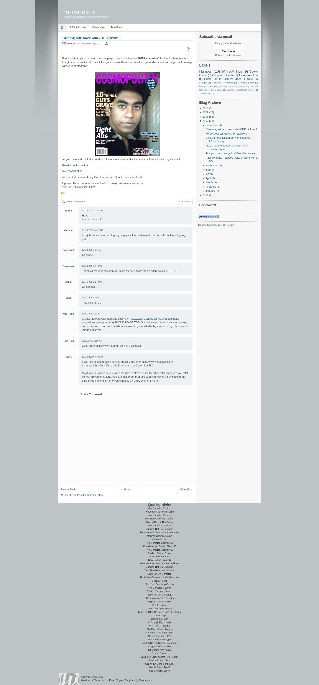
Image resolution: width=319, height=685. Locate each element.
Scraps (203, 82)
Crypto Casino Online (159, 646)
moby (68, 210)
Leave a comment (75, 201)
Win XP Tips (231, 71)
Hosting (241, 82)
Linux (252, 86)
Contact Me (98, 27)
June (208, 169)
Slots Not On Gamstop (159, 574)
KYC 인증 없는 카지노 (159, 622)
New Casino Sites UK (159, 560)
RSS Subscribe (78, 27)
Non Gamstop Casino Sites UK (159, 546)
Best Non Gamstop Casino (159, 584)
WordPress (69, 679)
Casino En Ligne (159, 619)
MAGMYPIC (75, 171)
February (211, 186)
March (209, 182)
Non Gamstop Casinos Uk (159, 543)
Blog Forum (117, 27)
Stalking (229, 90)
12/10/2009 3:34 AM (92, 357)
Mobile (202, 86)
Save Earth (216, 90)
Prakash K (68, 250)
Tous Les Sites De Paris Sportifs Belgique (159, 612)
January (210, 190)
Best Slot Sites (159, 580)
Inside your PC (239, 86)
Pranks (213, 86)
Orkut (250, 79)
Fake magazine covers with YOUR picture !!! (91, 38)
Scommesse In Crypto (159, 639)
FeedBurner (235, 55)
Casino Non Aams (159, 556)
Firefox (224, 86)
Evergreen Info (248, 75)
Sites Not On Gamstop (159, 594)
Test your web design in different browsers (230, 153)
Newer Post (68, 489)
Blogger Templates (208, 225)
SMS (226, 79)
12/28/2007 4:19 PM (92, 210)
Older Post (186, 489)
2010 (205, 108)
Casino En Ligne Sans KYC (159, 663)
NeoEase (110, 680)
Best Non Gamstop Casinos (159, 518)
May (208, 174)
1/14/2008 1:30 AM (91, 297)
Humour (205, 71)
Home (63, 27)
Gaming (229, 82)
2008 (205, 116)
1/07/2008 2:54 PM (92, 282)
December (212, 125)
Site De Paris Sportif (159, 670)
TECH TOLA (79, 12)
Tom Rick (68, 341)
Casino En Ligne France (159, 591)
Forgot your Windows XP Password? (227, 133)
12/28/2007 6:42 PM (92, 230)
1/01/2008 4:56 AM (91, 250)
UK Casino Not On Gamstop (159, 598)
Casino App (160, 615)
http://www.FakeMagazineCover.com (151, 318)
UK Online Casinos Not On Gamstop (159, 532)
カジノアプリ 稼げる (159, 626)
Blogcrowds (145, 680)
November (212, 165)
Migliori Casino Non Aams (159, 522)
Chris (69, 357)
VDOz (238, 79)
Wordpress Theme (91, 680)
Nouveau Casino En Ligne (159, 632)
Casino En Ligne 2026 (159, 636)
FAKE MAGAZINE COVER (83, 187)
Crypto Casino (159, 605)
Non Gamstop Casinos (160, 508)
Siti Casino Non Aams (159, 650)
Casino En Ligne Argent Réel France (159, 657)
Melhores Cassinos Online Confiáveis (159, 563)
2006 (205, 195)
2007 (205, 120)
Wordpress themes (246, 90)
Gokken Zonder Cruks (159, 553)
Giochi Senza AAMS (159, 667)
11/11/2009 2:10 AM (92, 341)
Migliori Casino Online (159, 601)
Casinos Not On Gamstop (159, 529)
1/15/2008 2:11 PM (91, 313)
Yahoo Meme (205, 94)
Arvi (68, 297)
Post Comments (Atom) (90, 495)
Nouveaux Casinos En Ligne (159, 511)
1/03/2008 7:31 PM (92, 266)
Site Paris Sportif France (159, 629)
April (208, 178)
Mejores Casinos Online (159, 536)
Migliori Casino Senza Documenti (159, 643)
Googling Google (222, 75)
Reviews (203, 90)
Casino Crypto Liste (159, 660)
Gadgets (216, 82)
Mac (252, 82)
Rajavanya (68, 266)
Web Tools (68, 313)
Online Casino (159, 539)
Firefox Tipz (211, 79)
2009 (205, 112)
